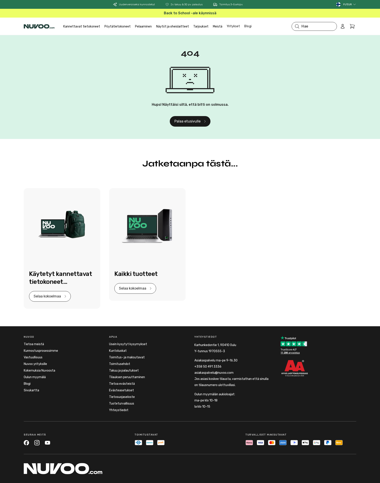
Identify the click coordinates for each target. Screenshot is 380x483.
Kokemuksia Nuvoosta (39, 370)
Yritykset (233, 26)
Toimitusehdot (119, 364)
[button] (349, 4)
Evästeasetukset (121, 390)
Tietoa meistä (34, 344)
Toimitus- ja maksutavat (127, 357)
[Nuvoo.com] (39, 26)
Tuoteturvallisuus (121, 403)
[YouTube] (47, 442)
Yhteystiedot (118, 410)
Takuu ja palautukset (124, 370)
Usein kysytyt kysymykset (128, 344)
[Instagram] (37, 442)
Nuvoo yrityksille (35, 364)
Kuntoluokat (118, 351)
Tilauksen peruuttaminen (127, 377)
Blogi (248, 26)
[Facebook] (26, 442)
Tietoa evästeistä (122, 384)
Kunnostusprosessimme (41, 351)
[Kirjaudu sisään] (342, 26)
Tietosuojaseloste (122, 397)
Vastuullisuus (33, 357)
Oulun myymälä (35, 377)
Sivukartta (31, 390)
